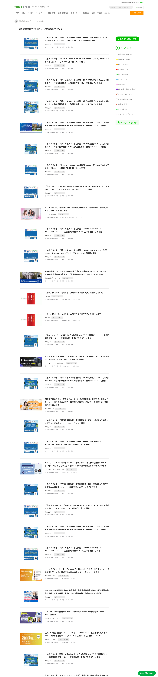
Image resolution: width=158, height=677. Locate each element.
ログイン (140, 2)
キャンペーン (40, 13)
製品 (23, 13)
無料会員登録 (137, 13)
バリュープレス (22, 7)
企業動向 (86, 13)
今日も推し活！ (123, 109)
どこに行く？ (122, 79)
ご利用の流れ (125, 2)
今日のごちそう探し (125, 94)
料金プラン (133, 2)
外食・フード (75, 13)
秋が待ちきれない (124, 69)
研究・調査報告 (63, 13)
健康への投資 (122, 104)
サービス (30, 13)
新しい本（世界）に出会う (127, 89)
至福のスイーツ (123, 84)
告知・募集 (51, 13)
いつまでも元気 (123, 64)
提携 (93, 13)
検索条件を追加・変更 (128, 39)
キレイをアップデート (125, 114)
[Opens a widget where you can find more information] (147, 673)
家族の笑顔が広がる (125, 99)
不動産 (99, 13)
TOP (17, 13)
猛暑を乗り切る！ (124, 59)
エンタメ (107, 13)
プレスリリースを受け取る (129, 123)
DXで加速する (123, 74)
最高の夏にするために (125, 54)
